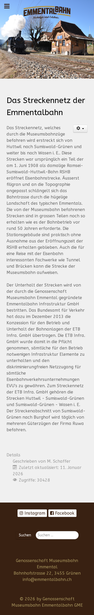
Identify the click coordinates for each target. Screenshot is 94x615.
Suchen (25, 535)
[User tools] (80, 129)
